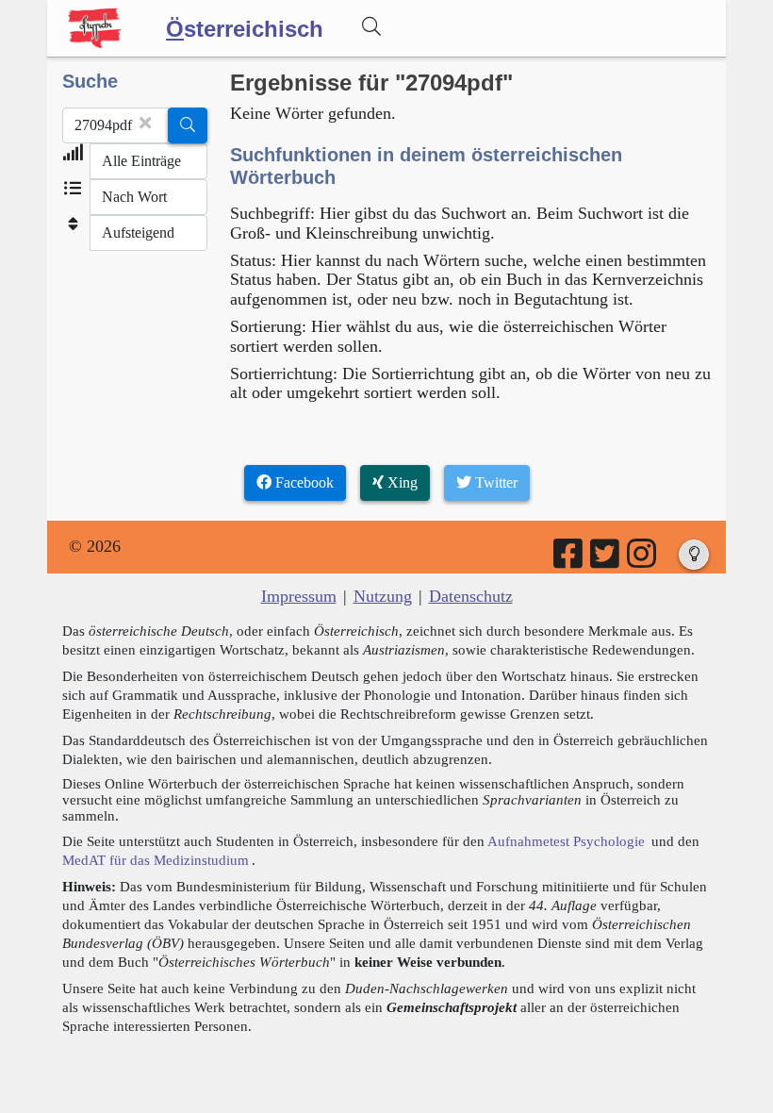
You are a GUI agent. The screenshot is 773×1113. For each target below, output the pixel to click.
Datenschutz (471, 596)
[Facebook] (569, 560)
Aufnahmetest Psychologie (566, 841)
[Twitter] (606, 560)
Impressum (299, 596)
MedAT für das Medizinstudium (155, 860)
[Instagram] (643, 560)
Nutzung (383, 596)
